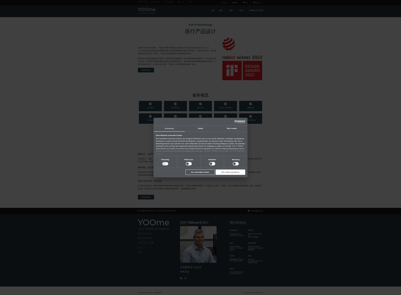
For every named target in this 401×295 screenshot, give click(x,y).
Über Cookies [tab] (232, 128)
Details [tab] (200, 128)
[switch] (189, 163)
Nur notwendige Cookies (200, 172)
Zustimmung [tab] (169, 128)
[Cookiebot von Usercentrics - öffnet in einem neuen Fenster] (236, 121)
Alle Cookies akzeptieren (230, 172)
